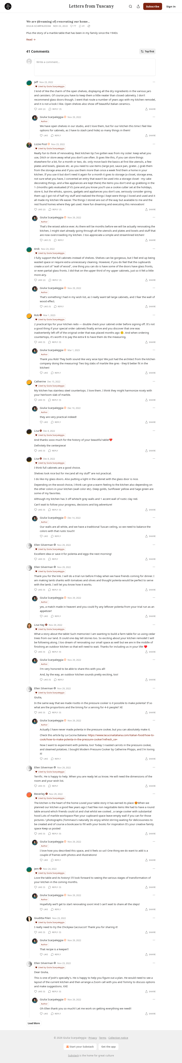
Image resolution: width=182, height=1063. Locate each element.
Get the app (108, 1046)
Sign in (171, 6)
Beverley (39, 794)
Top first (149, 51)
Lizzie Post (40, 144)
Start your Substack (81, 1046)
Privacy (93, 1037)
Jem (36, 868)
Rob (36, 315)
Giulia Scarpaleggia (38, 26)
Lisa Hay (39, 624)
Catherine (40, 381)
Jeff (36, 82)
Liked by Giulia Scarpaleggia (51, 86)
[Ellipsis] (154, 82)
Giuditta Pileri (42, 918)
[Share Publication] (138, 6)
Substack (73, 1055)
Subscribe (152, 6)
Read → (31, 39)
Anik (37, 248)
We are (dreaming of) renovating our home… (58, 21)
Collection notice (118, 1037)
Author (44, 121)
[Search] (130, 6)
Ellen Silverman (43, 544)
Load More (34, 1023)
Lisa (36, 430)
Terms (102, 1037)
